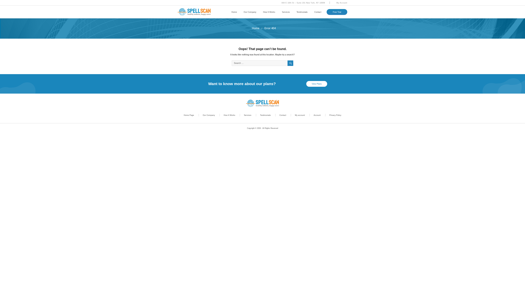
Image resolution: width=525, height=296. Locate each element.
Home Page (189, 115)
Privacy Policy (335, 115)
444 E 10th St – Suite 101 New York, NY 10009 (303, 3)
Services (286, 12)
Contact (317, 12)
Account (317, 115)
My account (300, 115)
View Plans (317, 84)
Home (234, 12)
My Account (341, 3)
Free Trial (337, 12)
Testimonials (302, 12)
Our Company (250, 12)
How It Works (269, 12)
